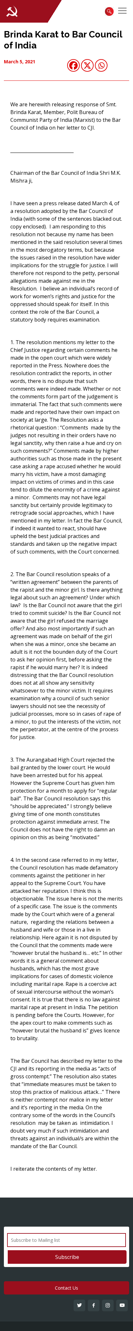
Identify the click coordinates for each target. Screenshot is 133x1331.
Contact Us (66, 1288)
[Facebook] (73, 65)
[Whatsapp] (101, 65)
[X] (87, 65)
